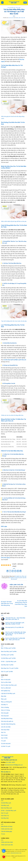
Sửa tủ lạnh (4, 735)
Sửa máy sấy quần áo (7, 721)
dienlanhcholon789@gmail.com (14, 765)
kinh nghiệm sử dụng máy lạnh (15, 577)
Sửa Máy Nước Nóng (6, 718)
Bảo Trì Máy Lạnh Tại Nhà (8, 648)
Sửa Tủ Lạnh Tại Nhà (7, 671)
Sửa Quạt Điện (5, 729)
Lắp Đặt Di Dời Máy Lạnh (8, 693)
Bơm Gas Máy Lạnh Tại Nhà (8, 651)
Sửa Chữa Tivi (5, 815)
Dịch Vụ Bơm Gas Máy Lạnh (9, 685)
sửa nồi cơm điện (6, 727)
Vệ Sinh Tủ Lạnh (5, 746)
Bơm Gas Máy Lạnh (6, 808)
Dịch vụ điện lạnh (6, 688)
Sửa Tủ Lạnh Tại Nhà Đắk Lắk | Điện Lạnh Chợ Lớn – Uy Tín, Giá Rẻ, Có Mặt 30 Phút (15, 633)
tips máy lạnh (14, 579)
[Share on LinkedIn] (20, 571)
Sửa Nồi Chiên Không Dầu (8, 724)
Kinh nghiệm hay (11, 7)
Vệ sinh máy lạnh (5, 743)
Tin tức (3, 834)
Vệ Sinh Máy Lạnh (6, 803)
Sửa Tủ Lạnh (4, 813)
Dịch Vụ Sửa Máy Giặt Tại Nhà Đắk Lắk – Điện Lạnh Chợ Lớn (15, 639)
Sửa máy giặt (5, 713)
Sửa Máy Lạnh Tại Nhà (7, 655)
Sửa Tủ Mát (4, 738)
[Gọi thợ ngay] (5, 557)
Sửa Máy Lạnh (5, 805)
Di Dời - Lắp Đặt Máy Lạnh (8, 810)
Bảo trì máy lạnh (5, 679)
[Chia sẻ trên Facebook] (10, 571)
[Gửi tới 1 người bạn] (15, 571)
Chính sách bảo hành (7, 842)
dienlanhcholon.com (16, 853)
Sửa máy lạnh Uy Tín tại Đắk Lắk (14, 627)
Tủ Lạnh (3, 740)
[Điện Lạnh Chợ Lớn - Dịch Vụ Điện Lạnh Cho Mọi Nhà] (14, 2)
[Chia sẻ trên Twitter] (12, 571)
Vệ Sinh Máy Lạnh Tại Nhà (8, 658)
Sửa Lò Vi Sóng (5, 710)
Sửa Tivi (3, 732)
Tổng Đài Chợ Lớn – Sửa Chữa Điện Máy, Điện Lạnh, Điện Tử (15, 618)
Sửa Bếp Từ (4, 704)
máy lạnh (24, 577)
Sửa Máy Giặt (5, 818)
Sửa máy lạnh (5, 715)
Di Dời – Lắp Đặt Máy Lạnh (8, 661)
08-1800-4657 (10, 762)
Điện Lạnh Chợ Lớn (20, 17)
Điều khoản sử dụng (6, 826)
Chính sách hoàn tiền (7, 844)
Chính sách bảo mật (6, 829)
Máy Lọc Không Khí (6, 702)
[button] (2, 2)
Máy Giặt (3, 696)
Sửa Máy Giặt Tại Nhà (7, 665)
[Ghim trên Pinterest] (18, 571)
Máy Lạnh (18, 7)
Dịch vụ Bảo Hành (6, 682)
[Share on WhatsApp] (7, 571)
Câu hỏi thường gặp (6, 831)
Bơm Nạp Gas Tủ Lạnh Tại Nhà (9, 668)
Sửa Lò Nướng (5, 707)
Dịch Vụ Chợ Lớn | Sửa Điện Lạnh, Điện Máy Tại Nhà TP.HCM (14, 623)
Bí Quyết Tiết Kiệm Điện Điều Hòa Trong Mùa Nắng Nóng (7, 603)
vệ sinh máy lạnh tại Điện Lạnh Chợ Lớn (14, 359)
